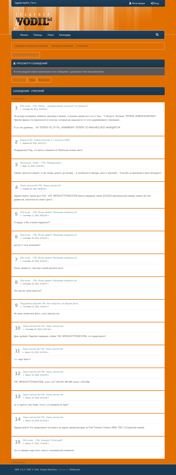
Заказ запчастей (28, 185)
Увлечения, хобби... (30, 163)
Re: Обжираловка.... (53, 163)
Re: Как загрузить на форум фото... (61, 303)
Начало (24, 35)
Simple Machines (48, 469)
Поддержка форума (30, 303)
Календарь (65, 35)
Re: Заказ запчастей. (50, 185)
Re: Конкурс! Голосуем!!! (50, 440)
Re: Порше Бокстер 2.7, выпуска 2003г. (50, 140)
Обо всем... (26, 106)
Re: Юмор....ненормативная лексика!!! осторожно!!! (61, 106)
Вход (156, 3)
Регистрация (138, 3)
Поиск (51, 35)
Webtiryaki (75, 469)
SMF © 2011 (32, 469)
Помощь (38, 35)
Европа (24, 140)
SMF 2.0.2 (19, 469)
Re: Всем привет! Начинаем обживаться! (55, 212)
